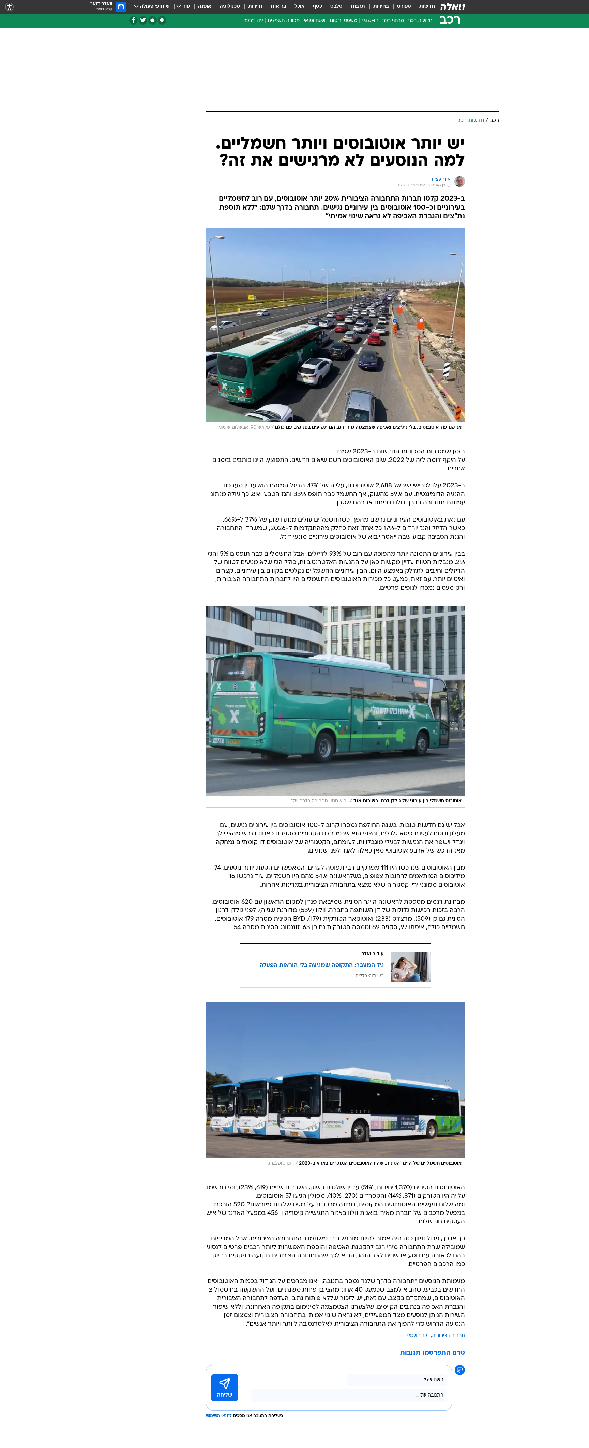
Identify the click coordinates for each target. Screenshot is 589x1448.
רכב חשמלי (418, 1335)
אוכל (299, 6)
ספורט (404, 6)
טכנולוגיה (230, 6)
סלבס (336, 6)
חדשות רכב (420, 21)
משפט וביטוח (343, 21)
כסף (317, 6)
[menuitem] (423, 7)
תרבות (358, 6)
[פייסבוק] (133, 20)
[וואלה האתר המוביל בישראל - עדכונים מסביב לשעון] (452, 6)
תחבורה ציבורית (448, 1335)
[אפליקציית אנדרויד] (162, 20)
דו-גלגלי (370, 21)
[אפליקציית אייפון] (152, 20)
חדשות (427, 6)
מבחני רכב (393, 21)
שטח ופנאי (315, 21)
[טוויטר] (143, 20)
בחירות (381, 6)
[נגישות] (9, 7)
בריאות (278, 6)
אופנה (204, 6)
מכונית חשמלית (284, 21)
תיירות (255, 6)
